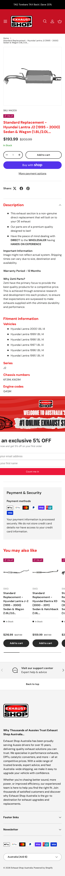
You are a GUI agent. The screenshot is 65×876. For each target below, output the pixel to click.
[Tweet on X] (14, 188)
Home (6, 38)
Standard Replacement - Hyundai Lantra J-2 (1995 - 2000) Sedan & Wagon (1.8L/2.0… (15, 603)
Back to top (32, 684)
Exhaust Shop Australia (22, 867)
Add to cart (43, 154)
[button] (59, 21)
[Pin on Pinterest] (28, 188)
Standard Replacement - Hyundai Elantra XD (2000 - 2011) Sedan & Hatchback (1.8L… (45, 603)
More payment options (32, 173)
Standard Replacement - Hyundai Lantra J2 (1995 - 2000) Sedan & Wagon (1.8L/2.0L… (30, 42)
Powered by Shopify (43, 867)
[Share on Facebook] (21, 188)
